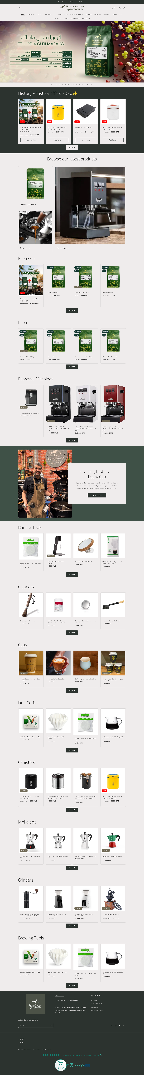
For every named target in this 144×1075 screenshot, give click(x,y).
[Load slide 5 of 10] (68, 84)
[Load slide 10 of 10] (82, 84)
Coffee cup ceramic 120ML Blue (85, 679)
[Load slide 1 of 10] (56, 84)
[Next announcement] (125, 2)
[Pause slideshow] (92, 85)
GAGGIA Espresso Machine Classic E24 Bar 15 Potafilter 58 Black (58, 428)
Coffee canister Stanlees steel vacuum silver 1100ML (58, 797)
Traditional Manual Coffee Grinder (111, 915)
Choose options (30, 139)
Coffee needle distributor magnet (56, 562)
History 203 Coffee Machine (29, 413)
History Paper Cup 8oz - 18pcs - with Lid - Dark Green (112, 680)
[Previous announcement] (19, 2)
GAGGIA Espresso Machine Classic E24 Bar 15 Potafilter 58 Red (113, 428)
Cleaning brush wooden (28, 621)
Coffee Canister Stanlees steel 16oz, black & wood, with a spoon (85, 798)
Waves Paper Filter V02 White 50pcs (57, 738)
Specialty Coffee (27, 204)
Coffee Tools (62, 248)
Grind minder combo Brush (111, 621)
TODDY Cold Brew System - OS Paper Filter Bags (112, 563)
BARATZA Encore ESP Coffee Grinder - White (84, 915)
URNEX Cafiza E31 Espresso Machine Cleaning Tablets (57, 622)
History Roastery (26, 1050)
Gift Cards (94, 1000)
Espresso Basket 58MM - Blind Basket (85, 622)
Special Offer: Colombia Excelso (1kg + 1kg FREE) (30, 128)
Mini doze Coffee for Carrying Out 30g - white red (112, 128)
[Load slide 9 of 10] (79, 84)
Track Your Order (96, 1003)
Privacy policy (36, 1050)
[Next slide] (87, 85)
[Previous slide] (51, 85)
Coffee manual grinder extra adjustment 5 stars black (29, 915)
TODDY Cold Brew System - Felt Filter (30, 564)
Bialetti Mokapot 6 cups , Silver (85, 856)
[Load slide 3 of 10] (62, 84)
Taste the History (97, 495)
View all (72, 147)
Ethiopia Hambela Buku (110, 357)
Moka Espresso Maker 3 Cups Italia (112, 857)
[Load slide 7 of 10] (73, 84)
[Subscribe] (51, 1025)
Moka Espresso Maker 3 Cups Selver (58, 857)
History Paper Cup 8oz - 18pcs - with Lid (30, 680)
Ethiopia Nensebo (108, 292)
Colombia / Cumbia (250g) (83, 357)
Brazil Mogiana (53, 292)
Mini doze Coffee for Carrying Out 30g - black (29, 797)
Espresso (24, 248)
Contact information (47, 1050)
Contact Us (59, 995)
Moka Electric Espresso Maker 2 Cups (30, 857)
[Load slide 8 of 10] (76, 84)
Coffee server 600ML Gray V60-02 (112, 738)
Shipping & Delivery (97, 1010)
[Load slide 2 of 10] (59, 84)
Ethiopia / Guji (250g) (82, 292)
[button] (20, 8)
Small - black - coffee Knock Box (84, 128)
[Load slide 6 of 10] (71, 84)
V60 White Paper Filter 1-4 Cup (30, 737)
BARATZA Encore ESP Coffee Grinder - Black (57, 915)
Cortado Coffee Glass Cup (56, 679)
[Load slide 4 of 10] (65, 84)
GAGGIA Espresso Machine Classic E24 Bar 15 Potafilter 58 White (85, 428)
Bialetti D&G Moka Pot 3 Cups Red (72, 51)
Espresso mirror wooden (83, 561)
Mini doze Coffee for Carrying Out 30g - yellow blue (57, 128)
